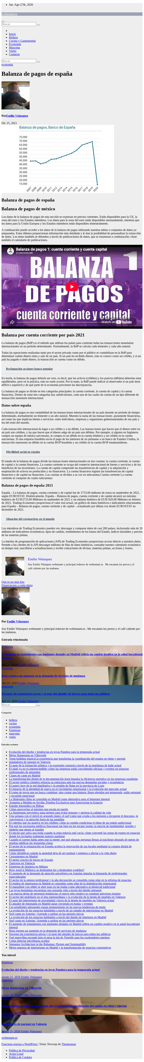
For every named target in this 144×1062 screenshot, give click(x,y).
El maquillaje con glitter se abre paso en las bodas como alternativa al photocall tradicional (62, 886)
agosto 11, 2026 (11, 1031)
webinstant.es (9, 14)
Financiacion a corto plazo (17, 585)
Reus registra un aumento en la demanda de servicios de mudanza (43, 675)
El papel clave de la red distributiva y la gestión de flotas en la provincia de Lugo (56, 785)
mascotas (14, 733)
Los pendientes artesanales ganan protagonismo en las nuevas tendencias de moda (57, 907)
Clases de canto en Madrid (24, 775)
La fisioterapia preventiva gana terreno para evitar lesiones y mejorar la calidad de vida (60, 812)
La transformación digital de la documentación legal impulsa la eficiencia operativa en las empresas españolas (73, 778)
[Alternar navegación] (3, 21)
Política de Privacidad (22, 1050)
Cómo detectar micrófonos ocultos (29, 940)
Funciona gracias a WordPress (20, 1044)
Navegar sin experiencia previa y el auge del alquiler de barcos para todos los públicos (56, 693)
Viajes (12, 50)
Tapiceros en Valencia (22, 863)
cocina (13, 723)
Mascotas (14, 47)
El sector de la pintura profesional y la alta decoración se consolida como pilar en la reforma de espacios (70, 880)
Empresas (14, 730)
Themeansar (69, 1044)
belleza (13, 720)
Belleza (13, 37)
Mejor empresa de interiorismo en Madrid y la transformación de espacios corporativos (60, 947)
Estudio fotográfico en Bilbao (26, 805)
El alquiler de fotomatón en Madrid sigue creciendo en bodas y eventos (51, 903)
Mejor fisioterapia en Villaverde (27, 755)
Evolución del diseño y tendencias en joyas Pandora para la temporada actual (54, 751)
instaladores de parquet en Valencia (29, 762)
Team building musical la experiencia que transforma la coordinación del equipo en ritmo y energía (67, 758)
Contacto (14, 54)
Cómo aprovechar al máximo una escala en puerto (38, 809)
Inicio (12, 34)
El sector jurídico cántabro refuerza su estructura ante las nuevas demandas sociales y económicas (66, 782)
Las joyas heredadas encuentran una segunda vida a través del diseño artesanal (55, 890)
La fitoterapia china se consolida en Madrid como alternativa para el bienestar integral (59, 799)
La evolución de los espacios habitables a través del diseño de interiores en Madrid (57, 917)
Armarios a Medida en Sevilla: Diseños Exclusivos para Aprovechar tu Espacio (56, 802)
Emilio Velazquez (17, 115)
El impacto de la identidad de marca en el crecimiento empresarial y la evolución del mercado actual (68, 789)
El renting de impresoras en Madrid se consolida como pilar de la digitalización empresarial (62, 883)
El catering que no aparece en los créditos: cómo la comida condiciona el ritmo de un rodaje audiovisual (70, 822)
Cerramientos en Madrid (23, 856)
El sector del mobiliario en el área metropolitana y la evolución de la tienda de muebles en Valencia (67, 897)
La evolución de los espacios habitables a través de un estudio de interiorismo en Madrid (61, 910)
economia (7, 64)
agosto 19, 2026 (11, 995)
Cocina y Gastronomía (22, 40)
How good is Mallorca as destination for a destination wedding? (46, 870)
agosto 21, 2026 (11, 977)
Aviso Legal (16, 1053)
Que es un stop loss (13, 581)
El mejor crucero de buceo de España (31, 859)
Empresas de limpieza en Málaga (28, 866)
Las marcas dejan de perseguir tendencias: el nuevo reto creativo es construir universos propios (65, 893)
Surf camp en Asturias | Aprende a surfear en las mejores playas (46, 913)
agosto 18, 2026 (11, 1013)
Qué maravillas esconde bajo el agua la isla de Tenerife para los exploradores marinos (59, 937)
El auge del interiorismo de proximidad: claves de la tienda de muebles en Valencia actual (61, 900)
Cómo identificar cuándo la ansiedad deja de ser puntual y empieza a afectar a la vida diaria (62, 853)
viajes (12, 736)
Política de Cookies (20, 1057)
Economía (15, 44)
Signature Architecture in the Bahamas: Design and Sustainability (47, 944)
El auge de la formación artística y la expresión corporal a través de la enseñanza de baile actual (65, 765)
